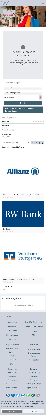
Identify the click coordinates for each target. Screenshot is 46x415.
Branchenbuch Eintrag (34, 354)
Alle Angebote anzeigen (23, 305)
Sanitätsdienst (12, 388)
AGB (33, 335)
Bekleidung (12, 369)
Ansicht (34, 143)
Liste (42, 142)
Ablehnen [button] (12, 411)
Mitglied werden (12, 345)
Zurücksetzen (38, 122)
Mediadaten (34, 360)
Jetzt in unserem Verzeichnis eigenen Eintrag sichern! (20, 110)
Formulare (12, 356)
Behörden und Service (34, 327)
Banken (5, 128)
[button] (8, 395)
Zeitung (34, 331)
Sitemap (12, 340)
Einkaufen (34, 376)
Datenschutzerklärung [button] (24, 406)
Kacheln (39, 142)
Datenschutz (12, 327)
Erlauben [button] (33, 411)
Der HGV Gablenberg (33, 322)
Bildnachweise (12, 335)
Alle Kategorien (8, 118)
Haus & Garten (12, 384)
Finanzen (6, 136)
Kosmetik (12, 376)
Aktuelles (34, 345)
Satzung (12, 352)
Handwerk (34, 369)
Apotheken (12, 380)
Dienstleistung (34, 373)
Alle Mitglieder (34, 349)
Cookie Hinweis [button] (7, 406)
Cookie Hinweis (12, 330)
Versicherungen (8, 130)
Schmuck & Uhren (33, 384)
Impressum (12, 322)
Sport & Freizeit (33, 388)
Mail (12, 364)
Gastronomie (12, 373)
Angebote (12, 360)
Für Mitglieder (12, 348)
